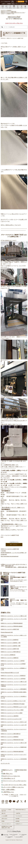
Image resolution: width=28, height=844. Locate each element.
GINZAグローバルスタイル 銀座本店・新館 (10, 645)
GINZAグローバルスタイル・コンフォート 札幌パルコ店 (13, 615)
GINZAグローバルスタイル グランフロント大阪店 (12, 709)
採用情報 (17, 821)
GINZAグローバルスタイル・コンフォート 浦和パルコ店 (13, 681)
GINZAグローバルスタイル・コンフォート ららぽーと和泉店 (13, 725)
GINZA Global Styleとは (21, 809)
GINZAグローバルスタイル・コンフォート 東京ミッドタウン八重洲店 (13, 636)
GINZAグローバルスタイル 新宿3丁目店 (10, 629)
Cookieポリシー (19, 823)
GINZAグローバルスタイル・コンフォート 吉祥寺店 (12, 660)
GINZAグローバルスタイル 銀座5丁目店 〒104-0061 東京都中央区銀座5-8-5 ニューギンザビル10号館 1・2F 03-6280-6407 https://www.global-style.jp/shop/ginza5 (13, 552)
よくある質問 (4, 816)
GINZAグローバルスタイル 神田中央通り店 (10, 651)
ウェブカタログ (19, 816)
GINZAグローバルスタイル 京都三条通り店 (10, 733)
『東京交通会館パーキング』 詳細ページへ (13, 507)
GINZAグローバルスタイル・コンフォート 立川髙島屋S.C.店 (13, 664)
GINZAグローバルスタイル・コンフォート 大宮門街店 (13, 678)
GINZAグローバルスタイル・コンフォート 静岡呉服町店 (13, 689)
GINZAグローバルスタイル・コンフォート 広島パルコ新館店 (13, 743)
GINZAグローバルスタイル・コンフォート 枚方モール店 (13, 722)
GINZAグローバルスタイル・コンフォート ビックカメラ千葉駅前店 (13, 685)
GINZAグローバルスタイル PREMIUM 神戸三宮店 (12, 739)
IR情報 (3, 821)
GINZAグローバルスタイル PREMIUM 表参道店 (11, 626)
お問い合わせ (4, 818)
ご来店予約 (18, 813)
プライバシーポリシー (6, 823)
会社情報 (17, 818)
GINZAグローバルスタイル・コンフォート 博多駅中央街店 (13, 748)
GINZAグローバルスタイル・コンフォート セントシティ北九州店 (13, 755)
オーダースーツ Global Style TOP (6, 810)
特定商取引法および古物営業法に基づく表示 (7, 827)
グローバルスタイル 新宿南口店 (8, 654)
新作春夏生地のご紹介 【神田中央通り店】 (16, 567)
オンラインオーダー (5, 763)
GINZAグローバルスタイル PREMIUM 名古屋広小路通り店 (14, 692)
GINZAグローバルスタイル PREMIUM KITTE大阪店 (12, 703)
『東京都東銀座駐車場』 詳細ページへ (11, 524)
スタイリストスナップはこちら (14, 23)
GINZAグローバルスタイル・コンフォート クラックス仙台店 (13, 619)
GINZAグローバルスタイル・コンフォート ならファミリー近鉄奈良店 (13, 730)
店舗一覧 (3, 813)
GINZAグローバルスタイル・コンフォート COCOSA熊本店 (14, 759)
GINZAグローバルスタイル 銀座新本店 (9, 639)
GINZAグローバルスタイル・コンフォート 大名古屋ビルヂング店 (13, 697)
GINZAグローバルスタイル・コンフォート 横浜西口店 (13, 675)
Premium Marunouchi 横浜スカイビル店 (10, 672)
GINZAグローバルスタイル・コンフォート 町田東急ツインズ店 (13, 669)
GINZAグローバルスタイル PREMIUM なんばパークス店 (14, 706)
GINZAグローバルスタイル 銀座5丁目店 (10, 648)
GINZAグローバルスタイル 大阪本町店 (9, 715)
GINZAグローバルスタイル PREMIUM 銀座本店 (11, 623)
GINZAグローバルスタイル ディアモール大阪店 (11, 712)
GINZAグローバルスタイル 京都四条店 (9, 736)
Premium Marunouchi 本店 (7, 632)
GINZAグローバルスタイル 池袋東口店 (9, 657)
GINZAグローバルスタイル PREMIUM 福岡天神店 (12, 751)
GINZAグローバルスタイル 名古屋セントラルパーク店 (13, 700)
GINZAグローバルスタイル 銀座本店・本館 (10, 642)
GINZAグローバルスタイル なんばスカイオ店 (11, 719)
